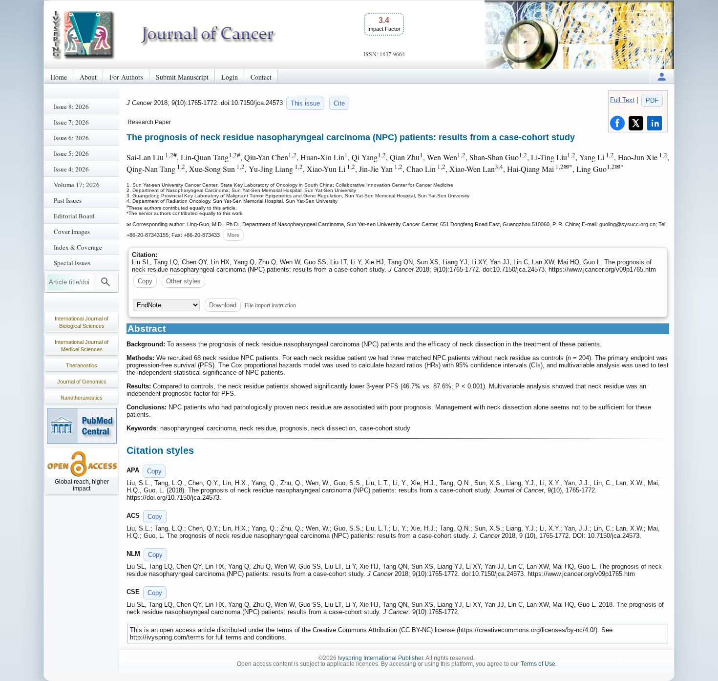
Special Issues (72, 262)
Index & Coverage (78, 247)
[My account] (662, 76)
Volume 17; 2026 (77, 184)
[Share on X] (636, 123)
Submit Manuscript (182, 77)
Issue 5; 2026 (71, 153)
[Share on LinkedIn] (654, 123)
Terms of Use (538, 664)
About (88, 77)
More (233, 235)
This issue (305, 103)
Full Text (622, 100)
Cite (339, 103)
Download (222, 305)
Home (58, 77)
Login (229, 77)
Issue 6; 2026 (71, 137)
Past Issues (68, 200)
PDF (652, 100)
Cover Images (72, 231)
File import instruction (270, 305)
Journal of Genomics (81, 381)
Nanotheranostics (82, 398)
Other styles (183, 281)
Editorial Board (74, 216)
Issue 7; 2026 (71, 122)
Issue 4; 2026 (71, 169)
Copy (145, 281)
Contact (261, 77)
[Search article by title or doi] (105, 282)
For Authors (126, 77)
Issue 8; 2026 (71, 106)
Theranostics (81, 365)
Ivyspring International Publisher (380, 658)
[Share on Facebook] (617, 123)
